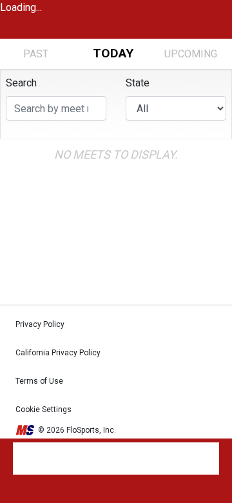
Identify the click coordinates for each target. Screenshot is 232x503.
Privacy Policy (39, 324)
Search (21, 83)
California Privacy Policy (58, 352)
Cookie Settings (43, 409)
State (138, 83)
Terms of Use (39, 381)
